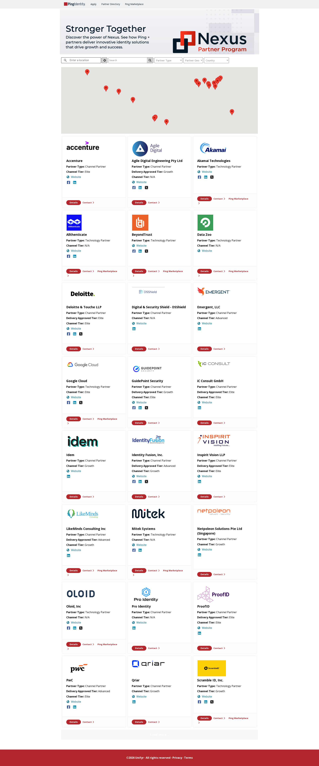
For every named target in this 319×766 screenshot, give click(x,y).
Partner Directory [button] (110, 4)
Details (74, 202)
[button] (154, 118)
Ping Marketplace (134, 4)
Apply (93, 4)
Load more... (159, 735)
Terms (188, 758)
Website (76, 177)
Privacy (177, 758)
